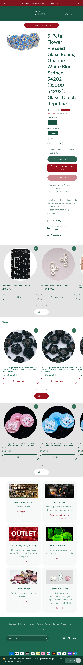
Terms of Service (52, 624)
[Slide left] (36, 305)
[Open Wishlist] (71, 13)
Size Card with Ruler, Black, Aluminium (16, 286)
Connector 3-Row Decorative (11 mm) (54, 286)
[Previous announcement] (4, 3)
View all (41, 312)
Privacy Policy (66, 624)
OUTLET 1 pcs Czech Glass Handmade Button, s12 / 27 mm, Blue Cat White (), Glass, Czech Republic (57, 446)
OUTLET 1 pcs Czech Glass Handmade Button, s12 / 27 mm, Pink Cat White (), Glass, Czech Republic (19, 446)
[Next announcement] (78, 3)
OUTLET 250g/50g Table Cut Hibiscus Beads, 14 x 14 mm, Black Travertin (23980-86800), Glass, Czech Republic (58, 370)
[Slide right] (46, 305)
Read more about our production (59, 516)
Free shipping (52, 113)
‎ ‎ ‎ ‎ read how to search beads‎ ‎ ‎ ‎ (41, 25)
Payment (31, 624)
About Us (41, 629)
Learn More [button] (19, 662)
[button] (5, 13)
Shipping (21, 624)
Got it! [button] (72, 660)
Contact (12, 624)
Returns (40, 624)
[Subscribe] (46, 638)
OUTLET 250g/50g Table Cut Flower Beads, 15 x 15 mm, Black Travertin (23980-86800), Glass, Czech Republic (19, 370)
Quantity (50, 139)
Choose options (58, 297)
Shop (22, 561)
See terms (22, 512)
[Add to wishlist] (36, 248)
